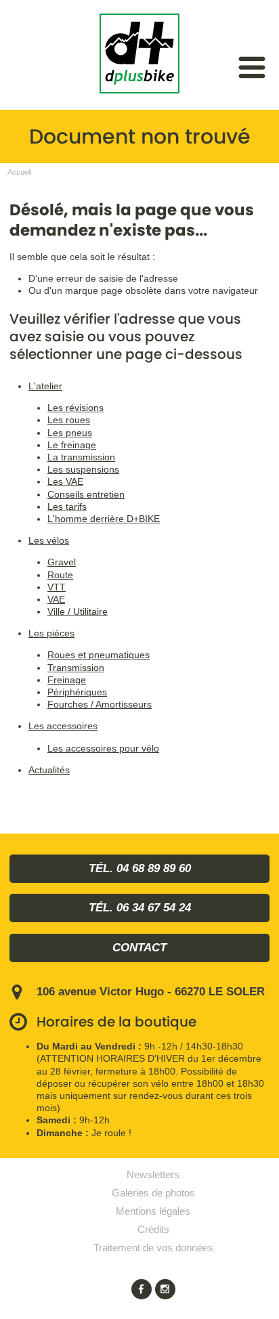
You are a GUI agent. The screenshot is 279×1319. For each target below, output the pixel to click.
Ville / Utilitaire (77, 611)
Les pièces (51, 633)
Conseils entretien (86, 494)
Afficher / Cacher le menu (251, 67)
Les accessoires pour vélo (103, 748)
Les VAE (65, 481)
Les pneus (69, 432)
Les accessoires (63, 725)
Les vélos (48, 540)
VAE (56, 599)
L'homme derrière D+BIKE (103, 518)
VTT (56, 587)
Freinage (66, 679)
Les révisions (75, 407)
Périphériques (77, 692)
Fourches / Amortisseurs (99, 704)
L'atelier (45, 386)
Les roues (68, 419)
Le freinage (71, 444)
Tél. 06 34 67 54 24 (140, 907)
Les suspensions (83, 469)
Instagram (165, 1289)
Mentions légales (153, 1211)
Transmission (75, 667)
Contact (139, 947)
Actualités (49, 769)
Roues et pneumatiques (98, 654)
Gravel (61, 562)
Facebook (141, 1289)
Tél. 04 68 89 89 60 (140, 868)
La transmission (81, 457)
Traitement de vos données (153, 1247)
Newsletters (153, 1174)
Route (60, 574)
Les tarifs (67, 506)
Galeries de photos (153, 1192)
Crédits (153, 1229)
